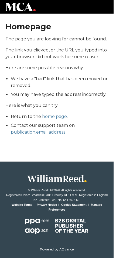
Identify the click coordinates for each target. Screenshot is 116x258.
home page (54, 116)
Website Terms (22, 204)
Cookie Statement (74, 204)
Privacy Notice (47, 204)
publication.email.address (38, 132)
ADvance (66, 249)
